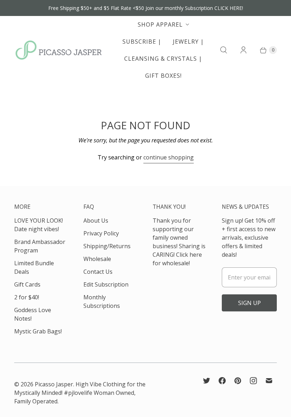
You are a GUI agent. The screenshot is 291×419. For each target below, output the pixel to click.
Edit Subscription (105, 284)
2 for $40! (26, 297)
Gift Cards (27, 284)
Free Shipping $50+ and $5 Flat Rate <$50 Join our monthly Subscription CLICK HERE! (145, 8)
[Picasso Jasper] (58, 50)
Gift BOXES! (163, 76)
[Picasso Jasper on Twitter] (206, 380)
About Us (95, 220)
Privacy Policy (101, 233)
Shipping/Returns (107, 246)
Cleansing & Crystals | (163, 58)
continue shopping (168, 157)
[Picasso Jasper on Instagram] (253, 380)
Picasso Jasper (54, 384)
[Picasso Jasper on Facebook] (222, 380)
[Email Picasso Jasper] (269, 380)
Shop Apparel (160, 24)
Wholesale (97, 259)
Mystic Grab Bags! (38, 331)
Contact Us (97, 272)
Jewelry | (188, 41)
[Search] (224, 50)
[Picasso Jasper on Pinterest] (238, 380)
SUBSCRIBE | (141, 41)
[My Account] (243, 50)
